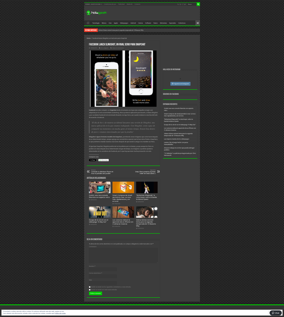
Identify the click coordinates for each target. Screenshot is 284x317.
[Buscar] (198, 4)
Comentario (93, 246)
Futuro (156, 23)
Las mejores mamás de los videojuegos (110, 30)
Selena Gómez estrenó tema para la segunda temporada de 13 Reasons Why (146, 223)
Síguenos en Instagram (181, 84)
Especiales (172, 23)
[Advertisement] (158, 13)
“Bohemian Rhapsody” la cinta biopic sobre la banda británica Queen (146, 197)
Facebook (92, 110)
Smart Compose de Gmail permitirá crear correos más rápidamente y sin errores (122, 198)
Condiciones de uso (110, 4)
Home (89, 38)
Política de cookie (60, 313)
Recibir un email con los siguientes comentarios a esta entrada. (111, 287)
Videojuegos (124, 23)
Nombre (92, 266)
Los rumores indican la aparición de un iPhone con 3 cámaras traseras (122, 222)
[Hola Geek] (96, 12)
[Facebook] (183, 4)
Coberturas (181, 23)
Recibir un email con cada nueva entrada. (104, 289)
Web (90, 280)
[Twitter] (185, 4)
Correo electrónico (95, 273)
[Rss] (178, 4)
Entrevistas (163, 23)
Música (104, 23)
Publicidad (121, 4)
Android (133, 23)
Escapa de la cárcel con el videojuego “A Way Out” (98, 221)
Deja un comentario (118, 48)
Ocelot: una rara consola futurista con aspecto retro (99, 196)
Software (148, 23)
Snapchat (113, 110)
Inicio (88, 22)
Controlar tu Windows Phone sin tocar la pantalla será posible (102, 171)
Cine (110, 23)
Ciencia (140, 23)
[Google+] (180, 4)
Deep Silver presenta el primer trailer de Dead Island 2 (145, 171)
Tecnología (95, 23)
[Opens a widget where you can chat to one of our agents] (275, 313)
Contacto (137, 4)
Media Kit (129, 4)
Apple (116, 23)
